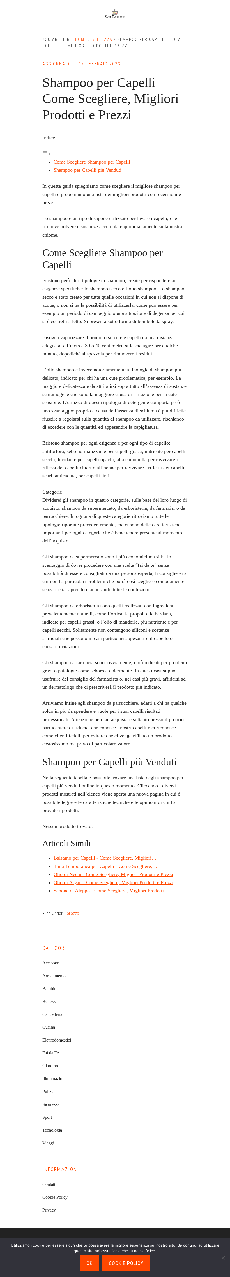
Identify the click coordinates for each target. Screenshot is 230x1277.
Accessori (51, 962)
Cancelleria (52, 1014)
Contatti (49, 1184)
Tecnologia (52, 1130)
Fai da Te (50, 1053)
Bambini (50, 988)
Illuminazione (54, 1078)
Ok (89, 1263)
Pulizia (48, 1091)
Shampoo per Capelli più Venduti (87, 170)
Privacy (49, 1210)
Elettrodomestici (56, 1040)
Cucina (48, 1027)
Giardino (50, 1065)
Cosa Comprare (115, 14)
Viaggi (48, 1143)
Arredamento (54, 975)
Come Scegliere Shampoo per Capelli (92, 162)
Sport (47, 1117)
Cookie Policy (55, 1197)
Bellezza (72, 913)
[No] (223, 1258)
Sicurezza (50, 1104)
